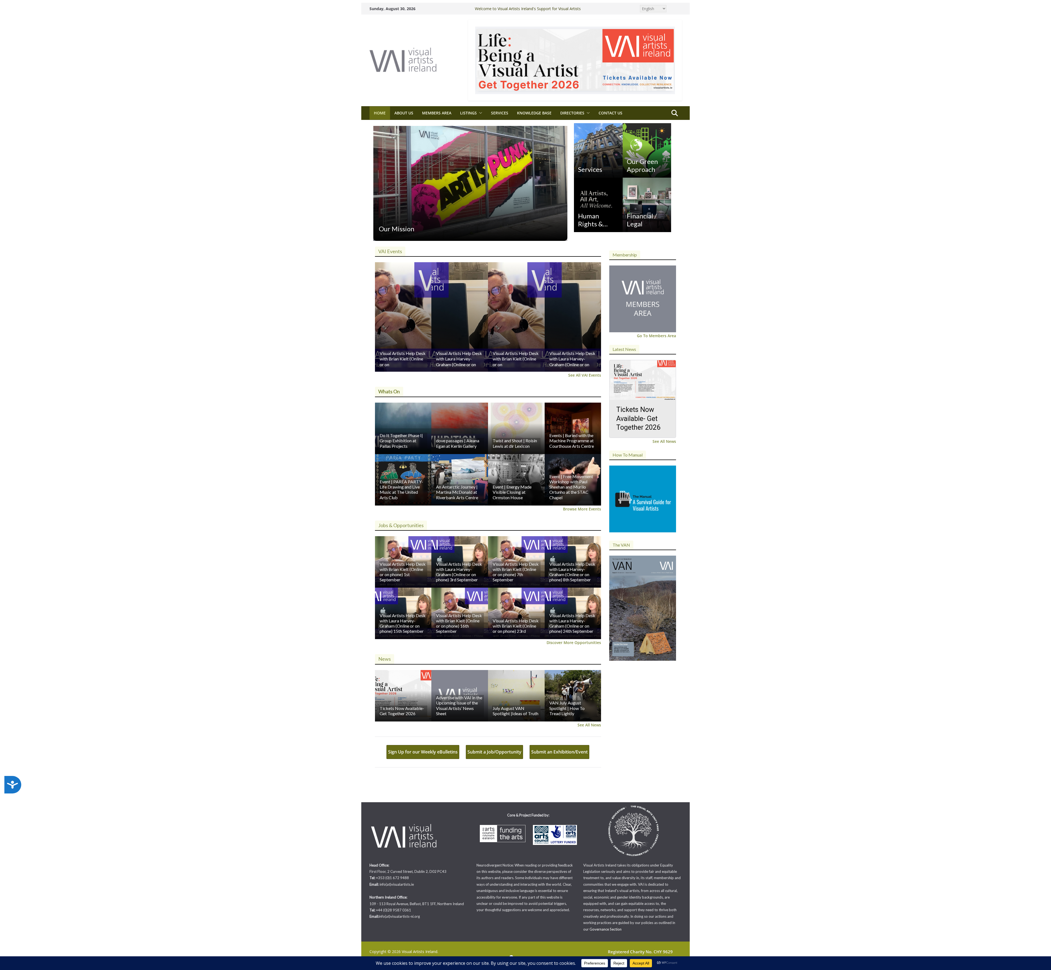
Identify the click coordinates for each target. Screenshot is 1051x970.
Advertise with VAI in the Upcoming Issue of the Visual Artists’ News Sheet (459, 705)
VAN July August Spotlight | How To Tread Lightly (567, 708)
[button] (479, 113)
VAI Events (390, 251)
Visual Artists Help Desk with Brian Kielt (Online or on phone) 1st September (403, 571)
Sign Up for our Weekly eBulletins (423, 752)
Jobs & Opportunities (401, 525)
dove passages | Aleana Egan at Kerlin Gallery (457, 443)
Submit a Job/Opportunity (494, 752)
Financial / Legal (642, 220)
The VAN (621, 544)
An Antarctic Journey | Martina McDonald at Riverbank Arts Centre (457, 492)
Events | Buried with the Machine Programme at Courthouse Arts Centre (571, 440)
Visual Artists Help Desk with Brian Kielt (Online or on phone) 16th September (459, 623)
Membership (625, 254)
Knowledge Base (534, 113)
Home (380, 113)
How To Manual (628, 454)
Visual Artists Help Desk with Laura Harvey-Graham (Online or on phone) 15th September (403, 623)
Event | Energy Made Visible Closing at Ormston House (512, 492)
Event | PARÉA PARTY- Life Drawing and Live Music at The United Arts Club (401, 489)
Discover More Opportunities (574, 642)
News (384, 659)
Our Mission (396, 229)
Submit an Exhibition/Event (559, 752)
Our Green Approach (642, 165)
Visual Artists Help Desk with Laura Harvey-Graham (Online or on (459, 359)
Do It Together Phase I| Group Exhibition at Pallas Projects (401, 440)
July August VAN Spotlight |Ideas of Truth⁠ (515, 711)
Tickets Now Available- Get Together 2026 (402, 711)
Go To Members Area (656, 335)
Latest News (624, 349)
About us (403, 113)
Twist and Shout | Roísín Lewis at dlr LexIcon (515, 443)
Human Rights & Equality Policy (590, 220)
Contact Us (610, 113)
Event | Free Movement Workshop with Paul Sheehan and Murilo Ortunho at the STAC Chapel (571, 487)
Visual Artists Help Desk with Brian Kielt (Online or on (403, 359)
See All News (589, 725)
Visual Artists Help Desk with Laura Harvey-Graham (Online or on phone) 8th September (572, 571)
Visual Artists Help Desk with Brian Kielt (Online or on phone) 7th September (516, 571)
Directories (572, 113)
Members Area (436, 113)
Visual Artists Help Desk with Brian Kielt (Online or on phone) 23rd (516, 626)
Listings (468, 113)
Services (499, 113)
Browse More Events (582, 509)
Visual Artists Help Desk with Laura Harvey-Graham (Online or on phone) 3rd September (459, 571)
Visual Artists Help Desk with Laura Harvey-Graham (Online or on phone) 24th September (572, 623)
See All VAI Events (584, 375)
